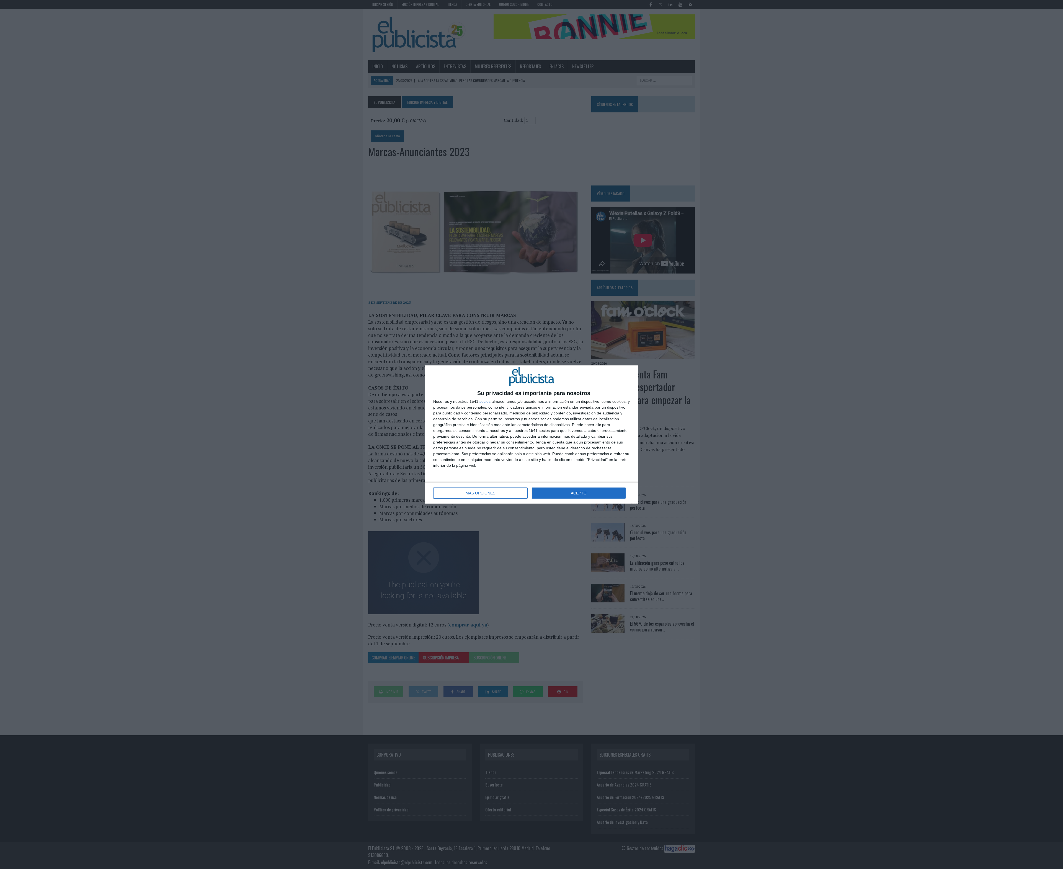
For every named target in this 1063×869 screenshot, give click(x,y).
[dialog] (531, 434)
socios (485, 401)
